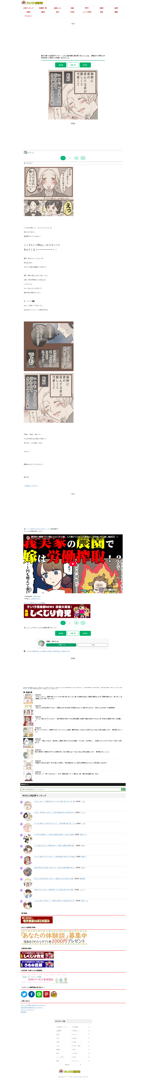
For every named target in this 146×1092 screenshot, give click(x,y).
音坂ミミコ (83, 834)
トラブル (29, 651)
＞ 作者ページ (61, 645)
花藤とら (84, 856)
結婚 (33, 651)
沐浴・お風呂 (76, 1046)
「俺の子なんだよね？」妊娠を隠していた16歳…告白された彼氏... (53, 890)
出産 (58, 1038)
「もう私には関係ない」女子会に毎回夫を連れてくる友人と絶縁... (53, 834)
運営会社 (23, 1012)
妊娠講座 (59, 1030)
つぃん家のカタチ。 (35, 599)
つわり (75, 1034)
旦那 (101, 12)
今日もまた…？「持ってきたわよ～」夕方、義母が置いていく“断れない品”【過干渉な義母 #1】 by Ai (66, 774)
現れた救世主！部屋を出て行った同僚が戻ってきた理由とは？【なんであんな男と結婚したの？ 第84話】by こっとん (72, 752)
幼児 (57, 12)
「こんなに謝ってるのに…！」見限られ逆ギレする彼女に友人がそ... (54, 901)
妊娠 (72, 8)
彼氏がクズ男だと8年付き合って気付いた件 (56, 651)
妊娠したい (57, 8)
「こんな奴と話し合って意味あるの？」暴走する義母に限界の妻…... (54, 845)
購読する (26, 784)
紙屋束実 (82, 878)
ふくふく (83, 812)
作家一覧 (73, 65)
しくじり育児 (86, 12)
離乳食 (58, 1049)
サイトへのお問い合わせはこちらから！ (33, 1005)
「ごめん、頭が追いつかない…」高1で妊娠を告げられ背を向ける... (54, 812)
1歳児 (116, 8)
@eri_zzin (37, 596)
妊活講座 (75, 1027)
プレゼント (28, 16)
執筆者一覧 (43, 8)
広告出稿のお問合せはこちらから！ (32, 1007)
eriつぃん (30, 152)
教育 (58, 1053)
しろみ (83, 801)
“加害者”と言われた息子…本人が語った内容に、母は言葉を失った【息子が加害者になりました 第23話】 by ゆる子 (71, 763)
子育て (87, 8)
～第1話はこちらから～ (31, 486)
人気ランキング (28, 8)
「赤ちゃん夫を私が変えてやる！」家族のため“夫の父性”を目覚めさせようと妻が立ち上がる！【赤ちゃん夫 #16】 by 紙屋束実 (75, 708)
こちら (48, 688)
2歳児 (28, 12)
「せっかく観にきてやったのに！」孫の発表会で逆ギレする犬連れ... (54, 856)
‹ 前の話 (60, 65)
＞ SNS (92, 645)
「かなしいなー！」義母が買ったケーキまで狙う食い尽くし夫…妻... (54, 801)
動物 (116, 12)
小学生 (72, 12)
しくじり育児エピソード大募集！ (35, 603)
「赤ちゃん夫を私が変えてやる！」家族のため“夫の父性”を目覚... (53, 878)
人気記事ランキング (62, 1027)
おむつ (58, 1046)
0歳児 (101, 8)
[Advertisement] (73, 37)
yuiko (83, 845)
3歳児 (43, 12)
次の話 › (85, 65)
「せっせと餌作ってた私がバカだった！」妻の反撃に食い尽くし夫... (54, 823)
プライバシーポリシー (28, 1010)
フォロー (28, 628)
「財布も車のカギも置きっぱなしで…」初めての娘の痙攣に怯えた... (54, 867)
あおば (83, 867)
